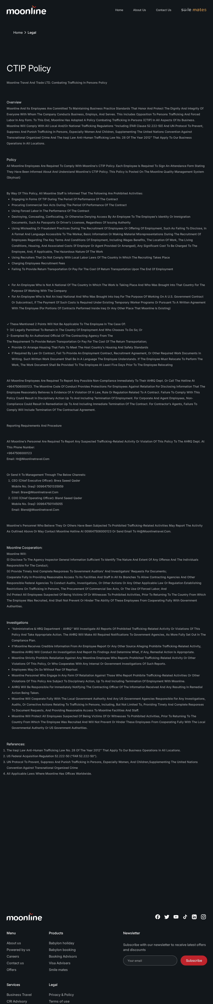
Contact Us (163, 10)
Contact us (15, 963)
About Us (139, 10)
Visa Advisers (60, 963)
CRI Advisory (17, 1001)
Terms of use (59, 1001)
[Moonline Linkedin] (194, 917)
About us (14, 943)
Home (119, 10)
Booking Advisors (63, 956)
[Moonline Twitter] (167, 917)
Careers (13, 956)
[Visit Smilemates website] (193, 10)
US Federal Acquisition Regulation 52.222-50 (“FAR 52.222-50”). (52, 756)
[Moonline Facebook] (158, 917)
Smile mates (58, 970)
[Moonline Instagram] (203, 917)
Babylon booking (62, 950)
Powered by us (18, 950)
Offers (11, 970)
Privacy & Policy (61, 995)
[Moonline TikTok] (185, 917)
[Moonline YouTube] (176, 917)
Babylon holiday (61, 943)
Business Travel (19, 995)
